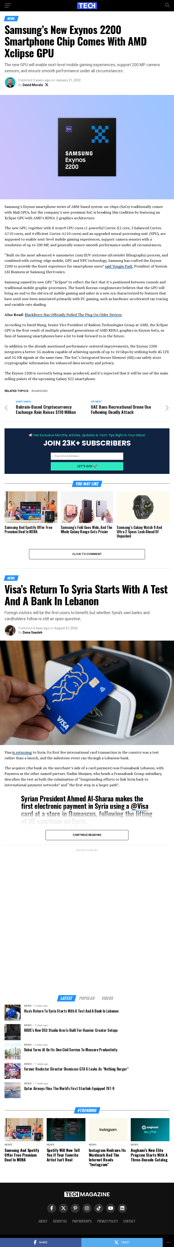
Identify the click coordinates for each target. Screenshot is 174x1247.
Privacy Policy (107, 1221)
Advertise (60, 1221)
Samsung (40, 391)
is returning (22, 752)
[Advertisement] (87, 920)
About (43, 1221)
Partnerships (82, 1221)
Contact (129, 1221)
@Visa (139, 806)
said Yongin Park (118, 266)
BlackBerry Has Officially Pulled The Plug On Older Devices (73, 314)
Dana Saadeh (32, 632)
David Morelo (33, 85)
